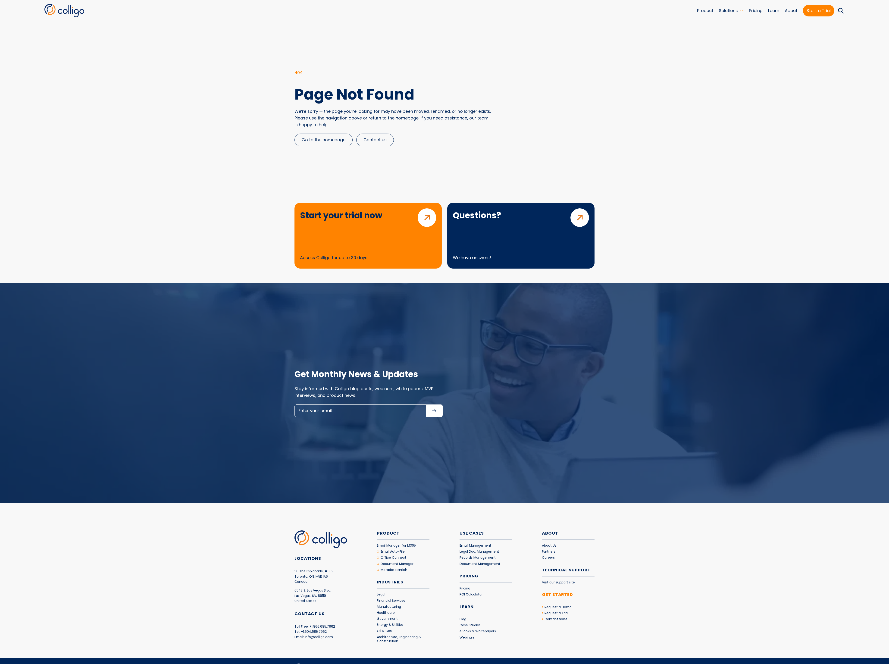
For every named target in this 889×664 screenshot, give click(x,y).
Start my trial (472, 362)
